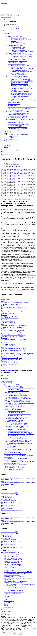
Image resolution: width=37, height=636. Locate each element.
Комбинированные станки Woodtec (21, 85)
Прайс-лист (7, 602)
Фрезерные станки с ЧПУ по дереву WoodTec (21, 388)
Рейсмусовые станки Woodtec (19, 84)
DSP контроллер (12, 139)
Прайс (6, 142)
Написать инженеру (6, 375)
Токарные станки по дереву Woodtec (21, 93)
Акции (6, 147)
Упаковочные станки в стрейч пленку (19, 111)
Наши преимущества (7, 154)
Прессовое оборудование (15, 62)
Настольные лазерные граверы (20, 50)
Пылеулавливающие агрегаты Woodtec (19, 116)
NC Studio (10, 137)
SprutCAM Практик (8, 370)
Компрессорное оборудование (16, 64)
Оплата (6, 144)
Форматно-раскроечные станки (17, 53)
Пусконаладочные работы (15, 125)
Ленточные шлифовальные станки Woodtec (20, 440)
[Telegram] (9, 382)
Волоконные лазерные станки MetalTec (22, 51)
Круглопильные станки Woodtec (20, 79)
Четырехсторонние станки (15, 110)
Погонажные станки (14, 104)
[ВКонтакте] (4, 382)
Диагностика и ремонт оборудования (18, 124)
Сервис (6, 599)
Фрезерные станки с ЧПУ (15, 36)
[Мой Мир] (11, 382)
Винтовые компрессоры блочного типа (22, 68)
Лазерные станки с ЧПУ (15, 45)
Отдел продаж (8, 131)
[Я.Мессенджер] (2, 382)
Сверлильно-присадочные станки (17, 61)
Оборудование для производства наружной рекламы (19, 461)
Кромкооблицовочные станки (16, 59)
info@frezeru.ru (5, 15)
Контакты (7, 145)
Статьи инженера (13, 136)
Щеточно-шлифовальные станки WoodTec (20, 108)
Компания (7, 33)
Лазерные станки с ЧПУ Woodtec (20, 48)
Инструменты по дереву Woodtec (17, 128)
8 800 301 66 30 (14, 15)
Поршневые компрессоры (18, 74)
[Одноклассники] (7, 382)
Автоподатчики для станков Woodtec (22, 99)
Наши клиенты (8, 607)
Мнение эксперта (9, 140)
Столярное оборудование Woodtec (18, 76)
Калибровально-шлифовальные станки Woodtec (22, 107)
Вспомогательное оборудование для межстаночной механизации (18, 113)
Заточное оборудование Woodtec (17, 117)
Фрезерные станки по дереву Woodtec (22, 81)
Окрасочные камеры (14, 102)
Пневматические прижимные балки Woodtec (21, 403)
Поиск (2, 151)
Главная (6, 163)
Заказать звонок (5, 29)
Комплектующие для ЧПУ (15, 122)
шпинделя (27, 233)
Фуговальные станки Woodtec (20, 82)
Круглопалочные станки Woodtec (21, 94)
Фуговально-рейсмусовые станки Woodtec (23, 101)
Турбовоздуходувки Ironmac (19, 73)
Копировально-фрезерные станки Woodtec (23, 87)
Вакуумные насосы (16, 42)
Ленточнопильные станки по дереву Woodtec (21, 434)
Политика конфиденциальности (10, 552)
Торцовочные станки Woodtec (20, 91)
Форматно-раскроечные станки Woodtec (23, 54)
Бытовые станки (12, 105)
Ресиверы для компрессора (19, 70)
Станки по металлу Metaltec (16, 130)
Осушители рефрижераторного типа (21, 71)
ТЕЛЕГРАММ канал (16, 29)
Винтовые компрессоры (18, 67)
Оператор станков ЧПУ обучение (17, 127)
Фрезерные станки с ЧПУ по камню (21, 44)
